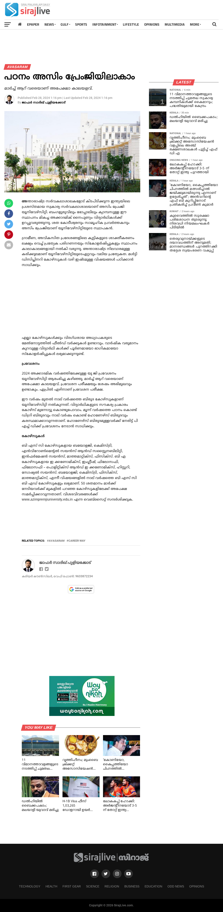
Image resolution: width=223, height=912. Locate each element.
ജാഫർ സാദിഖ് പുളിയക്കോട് (44, 103)
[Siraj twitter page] (105, 873)
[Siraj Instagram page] (117, 873)
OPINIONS (151, 24)
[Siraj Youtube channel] (128, 873)
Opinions (196, 886)
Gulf (65, 24)
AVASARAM (56, 540)
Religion (112, 886)
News (49, 24)
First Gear (72, 886)
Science (92, 886)
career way (76, 540)
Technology (29, 886)
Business (131, 886)
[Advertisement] (139, 10)
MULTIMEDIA (175, 24)
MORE (194, 24)
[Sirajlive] (111, 862)
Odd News (175, 886)
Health (51, 886)
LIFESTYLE (131, 24)
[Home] (19, 24)
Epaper (33, 24)
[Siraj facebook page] (94, 873)
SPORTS (81, 24)
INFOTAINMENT (104, 24)
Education (153, 886)
